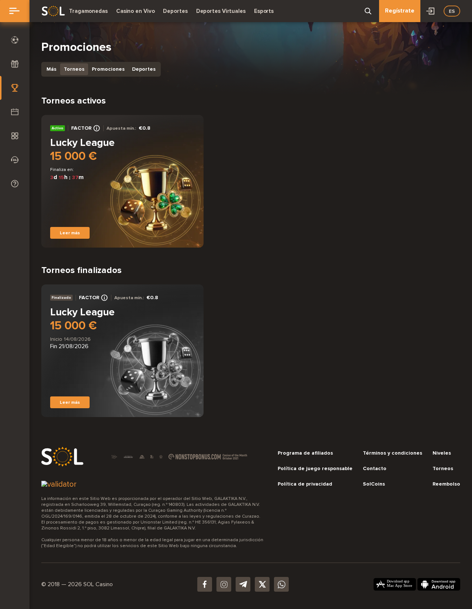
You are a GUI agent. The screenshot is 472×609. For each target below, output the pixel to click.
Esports (264, 11)
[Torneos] (15, 88)
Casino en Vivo (135, 11)
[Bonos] (15, 64)
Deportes (175, 11)
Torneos (74, 69)
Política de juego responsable (315, 468)
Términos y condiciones (392, 453)
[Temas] (15, 136)
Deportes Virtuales (221, 11)
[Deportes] (15, 40)
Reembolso (446, 484)
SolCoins (374, 484)
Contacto (374, 468)
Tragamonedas (88, 11)
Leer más (70, 232)
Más (51, 69)
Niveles (442, 453)
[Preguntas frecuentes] (15, 184)
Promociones (108, 69)
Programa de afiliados (305, 453)
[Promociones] (15, 112)
